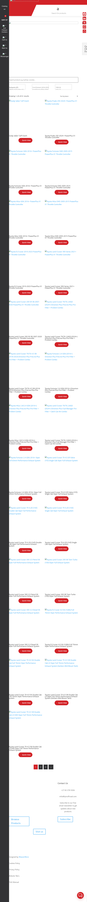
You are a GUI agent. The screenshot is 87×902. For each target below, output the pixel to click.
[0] (17, 85)
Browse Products (16, 821)
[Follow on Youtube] (57, 2)
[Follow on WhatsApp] (73, 2)
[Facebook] (84, 14)
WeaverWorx (24, 857)
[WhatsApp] (84, 27)
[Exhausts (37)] (17, 87)
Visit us (39, 831)
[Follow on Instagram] (62, 2)
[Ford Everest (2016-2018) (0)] (40, 87)
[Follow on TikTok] (52, 2)
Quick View (26, 140)
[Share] (84, 31)
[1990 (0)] (63, 87)
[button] (80, 895)
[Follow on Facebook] (47, 2)
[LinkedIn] (84, 18)
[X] (84, 22)
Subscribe (65, 819)
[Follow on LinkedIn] (68, 2)
